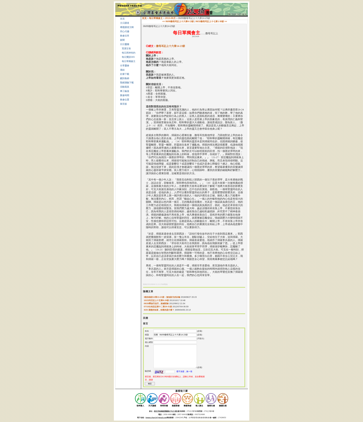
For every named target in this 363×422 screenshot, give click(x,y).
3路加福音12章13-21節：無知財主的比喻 (162, 297)
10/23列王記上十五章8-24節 (156, 300)
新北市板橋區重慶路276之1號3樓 (167, 411)
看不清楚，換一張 (184, 371)
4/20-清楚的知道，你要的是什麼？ (159, 310)
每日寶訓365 (127, 57)
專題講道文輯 (127, 27)
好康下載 (124, 74)
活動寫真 (124, 87)
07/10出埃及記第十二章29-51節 (158, 306)
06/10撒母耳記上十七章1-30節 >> (211, 21)
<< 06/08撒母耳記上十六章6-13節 (178, 21)
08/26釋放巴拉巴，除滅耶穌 (156, 303)
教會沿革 (124, 36)
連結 (122, 70)
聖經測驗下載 (127, 82)
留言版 (123, 104)
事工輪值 (124, 91)
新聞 (122, 40)
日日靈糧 (124, 44)
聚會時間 (124, 95)
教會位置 (124, 99)
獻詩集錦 (124, 78)
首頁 (144, 18)
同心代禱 (124, 31)
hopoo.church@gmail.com (156, 418)
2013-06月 (170, 18)
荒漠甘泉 (125, 48)
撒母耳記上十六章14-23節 (170, 46)
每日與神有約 (127, 53)
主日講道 (124, 23)
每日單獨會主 (156, 18)
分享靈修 (124, 65)
